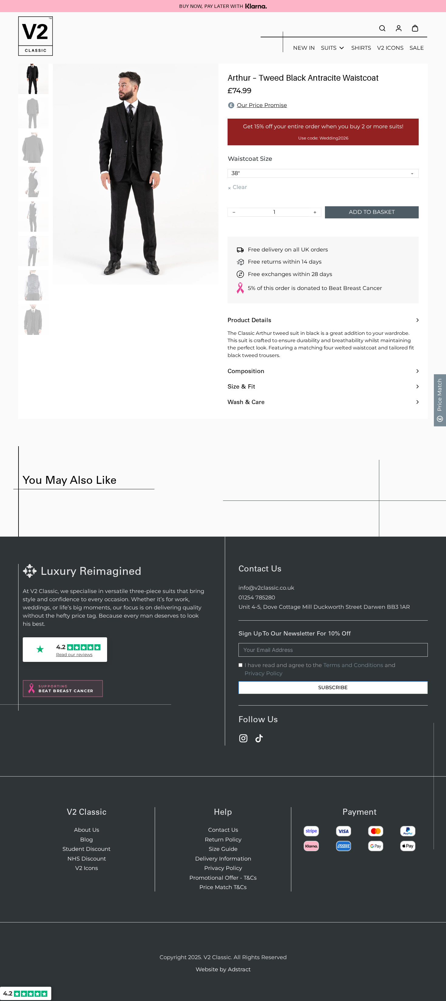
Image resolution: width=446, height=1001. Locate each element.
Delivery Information (223, 858)
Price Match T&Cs (223, 887)
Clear (240, 187)
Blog (86, 839)
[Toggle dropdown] (341, 48)
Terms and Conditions (353, 665)
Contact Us (223, 830)
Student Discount (86, 849)
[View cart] (415, 28)
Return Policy (223, 839)
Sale (417, 48)
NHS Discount (86, 858)
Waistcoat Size (250, 158)
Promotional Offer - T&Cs (223, 878)
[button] (323, 320)
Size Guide (223, 849)
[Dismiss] (443, 3)
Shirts (361, 48)
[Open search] (382, 28)
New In (304, 48)
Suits (328, 48)
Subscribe (333, 687)
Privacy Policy (263, 673)
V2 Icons (390, 48)
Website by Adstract (223, 969)
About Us (86, 830)
